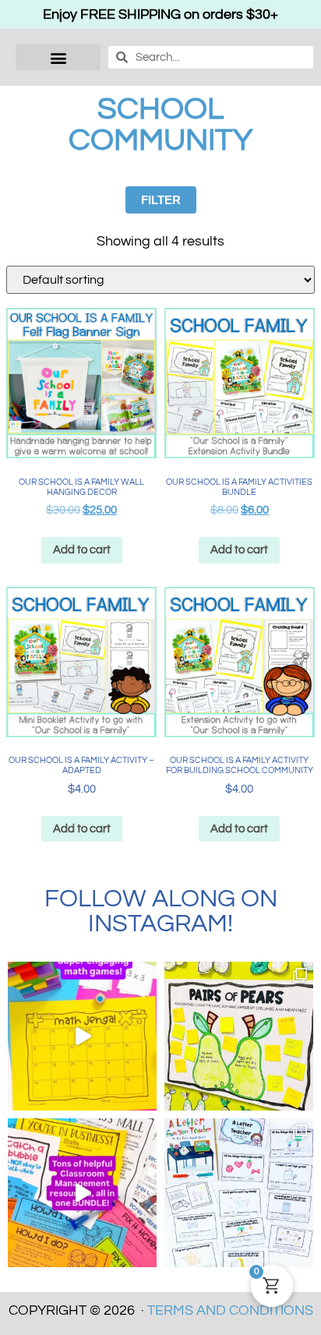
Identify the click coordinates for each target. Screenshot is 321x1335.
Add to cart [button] (82, 550)
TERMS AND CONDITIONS (230, 1310)
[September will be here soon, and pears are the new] (238, 1036)
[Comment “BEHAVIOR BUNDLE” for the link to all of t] (82, 1192)
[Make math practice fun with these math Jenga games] (82, 1036)
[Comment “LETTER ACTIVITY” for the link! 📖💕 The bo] (238, 1192)
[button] (58, 57)
